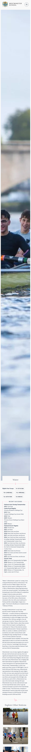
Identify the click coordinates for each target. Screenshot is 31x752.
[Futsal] (15, 735)
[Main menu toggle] (27, 4)
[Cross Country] (15, 716)
